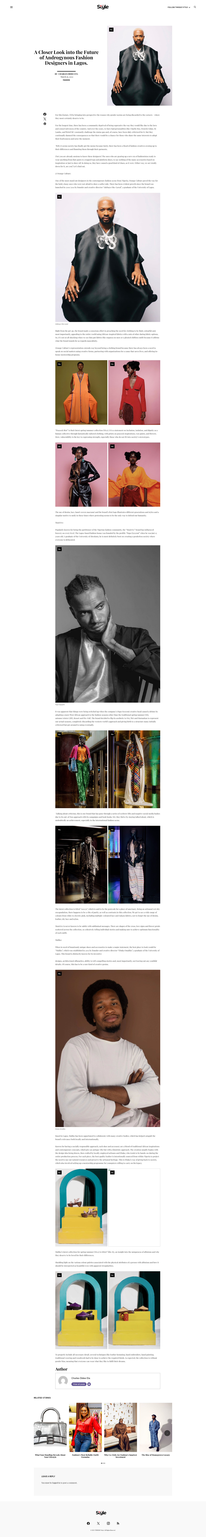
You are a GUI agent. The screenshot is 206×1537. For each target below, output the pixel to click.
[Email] (89, 1384)
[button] (101, 1463)
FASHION (66, 80)
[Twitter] (98, 1522)
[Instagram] (108, 1522)
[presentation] (39, 1433)
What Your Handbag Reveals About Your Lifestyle (50, 1456)
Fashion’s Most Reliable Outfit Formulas (85, 1456)
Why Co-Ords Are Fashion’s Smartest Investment (120, 1456)
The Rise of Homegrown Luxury (156, 1455)
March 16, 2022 (67, 77)
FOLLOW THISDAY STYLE (178, 7)
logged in (56, 1482)
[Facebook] (88, 1522)
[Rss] (118, 1522)
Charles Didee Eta (68, 74)
